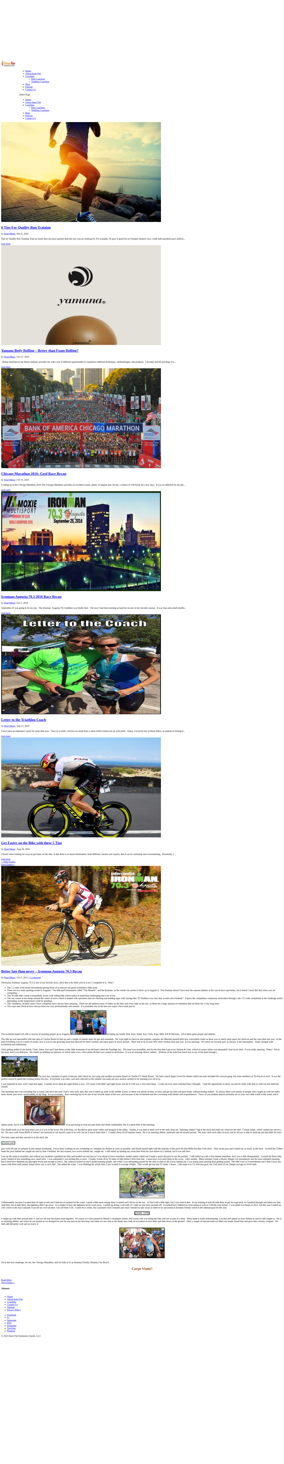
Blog (27, 113)
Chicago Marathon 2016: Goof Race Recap (33, 474)
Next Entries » (8, 864)
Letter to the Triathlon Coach (23, 720)
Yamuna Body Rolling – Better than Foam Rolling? (40, 350)
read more (6, 244)
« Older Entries (8, 862)
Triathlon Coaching (40, 110)
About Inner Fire (33, 102)
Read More (6, 1280)
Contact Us (30, 118)
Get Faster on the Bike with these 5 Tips (31, 843)
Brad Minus (9, 233)
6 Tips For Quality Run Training (26, 227)
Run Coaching (38, 107)
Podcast (29, 115)
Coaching (29, 105)
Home (28, 99)
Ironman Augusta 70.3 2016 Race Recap (31, 597)
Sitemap (11, 1307)
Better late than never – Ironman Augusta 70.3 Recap (41, 971)
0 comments (35, 977)
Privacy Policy (14, 1310)
